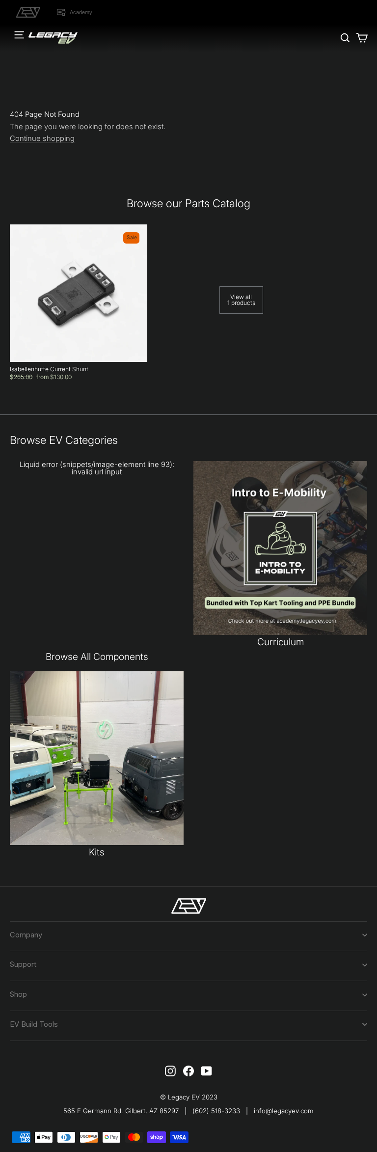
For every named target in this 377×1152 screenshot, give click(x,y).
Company (26, 935)
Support (23, 964)
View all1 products (241, 299)
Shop (18, 994)
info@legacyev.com (284, 1111)
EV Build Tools (34, 1024)
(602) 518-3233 (216, 1111)
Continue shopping (42, 139)
